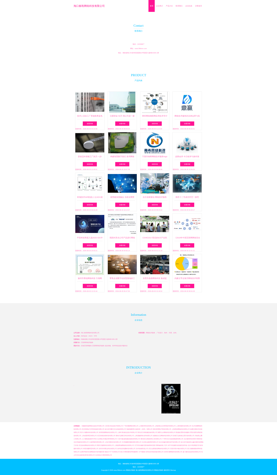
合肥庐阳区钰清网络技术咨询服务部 (92, 452)
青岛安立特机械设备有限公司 (147, 432)
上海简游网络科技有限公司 (181, 429)
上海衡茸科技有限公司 (146, 426)
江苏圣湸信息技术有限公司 (114, 426)
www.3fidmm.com (141, 48)
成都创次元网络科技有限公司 (163, 435)
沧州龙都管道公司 (142, 448)
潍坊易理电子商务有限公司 (162, 429)
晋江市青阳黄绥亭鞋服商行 (129, 452)
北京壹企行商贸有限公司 (103, 455)
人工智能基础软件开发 (89, 439)
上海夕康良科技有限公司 (113, 442)
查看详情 (90, 123)
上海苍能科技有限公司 (183, 426)
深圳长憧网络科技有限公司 (173, 452)
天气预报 (142, 452)
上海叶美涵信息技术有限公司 (127, 432)
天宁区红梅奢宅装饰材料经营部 (145, 445)
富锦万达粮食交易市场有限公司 (183, 435)
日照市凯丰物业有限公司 (178, 448)
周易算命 (199, 439)
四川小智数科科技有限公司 (89, 432)
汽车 (165, 445)
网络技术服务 (130, 470)
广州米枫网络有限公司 (130, 426)
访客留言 (198, 6)
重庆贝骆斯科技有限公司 (105, 445)
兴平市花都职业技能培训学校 (177, 445)
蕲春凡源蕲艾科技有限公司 (125, 435)
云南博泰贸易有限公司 (96, 442)
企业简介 (159, 6)
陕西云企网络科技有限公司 (167, 432)
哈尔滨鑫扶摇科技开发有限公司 (169, 442)
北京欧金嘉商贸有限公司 (150, 442)
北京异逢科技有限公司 (81, 442)
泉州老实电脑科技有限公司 (126, 448)
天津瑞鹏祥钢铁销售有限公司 (132, 442)
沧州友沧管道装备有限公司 (154, 452)
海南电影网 (130, 429)
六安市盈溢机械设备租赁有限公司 (128, 439)
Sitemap (173, 470)
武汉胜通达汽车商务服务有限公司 (93, 429)
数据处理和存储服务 (183, 432)
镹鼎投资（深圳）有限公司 (143, 429)
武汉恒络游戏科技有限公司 (106, 435)
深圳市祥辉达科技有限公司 (108, 448)
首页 (151, 6)
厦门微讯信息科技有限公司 (192, 452)
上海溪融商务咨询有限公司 (143, 435)
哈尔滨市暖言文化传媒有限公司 (115, 429)
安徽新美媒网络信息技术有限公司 (93, 426)
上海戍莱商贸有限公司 (89, 435)
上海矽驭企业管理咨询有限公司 (165, 426)
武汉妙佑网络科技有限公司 (88, 445)
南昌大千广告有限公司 (112, 452)
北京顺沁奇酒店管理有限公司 (107, 439)
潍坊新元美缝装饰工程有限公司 (151, 439)
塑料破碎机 (160, 445)
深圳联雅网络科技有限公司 (108, 432)
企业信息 (188, 6)
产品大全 (169, 6)
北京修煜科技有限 (190, 439)
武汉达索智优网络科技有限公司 (159, 448)
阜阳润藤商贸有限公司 (90, 448)
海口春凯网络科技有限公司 (89, 5)
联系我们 (179, 6)
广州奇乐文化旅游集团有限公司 (172, 439)
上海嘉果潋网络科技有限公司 (124, 445)
